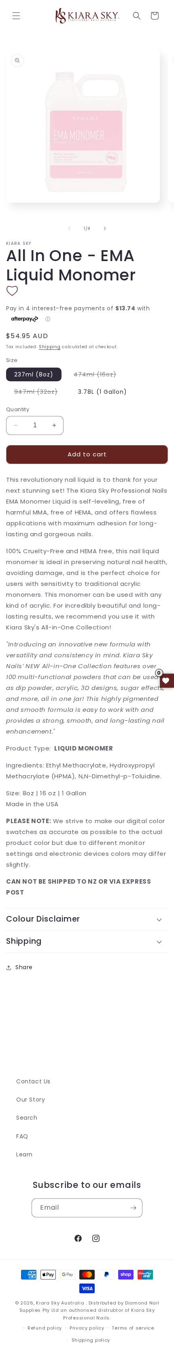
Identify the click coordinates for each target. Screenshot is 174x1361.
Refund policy (45, 1328)
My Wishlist (167, 680)
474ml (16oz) (99, 375)
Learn (24, 1154)
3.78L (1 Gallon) (102, 392)
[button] (16, 16)
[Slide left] (69, 228)
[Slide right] (105, 228)
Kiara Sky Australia (60, 1303)
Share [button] (24, 967)
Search (27, 1118)
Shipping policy (91, 1340)
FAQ (22, 1136)
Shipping (50, 347)
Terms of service (133, 1328)
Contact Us (33, 1081)
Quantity (17, 409)
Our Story (30, 1099)
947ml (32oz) (40, 393)
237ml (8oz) (33, 374)
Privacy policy (87, 1328)
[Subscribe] (133, 1207)
